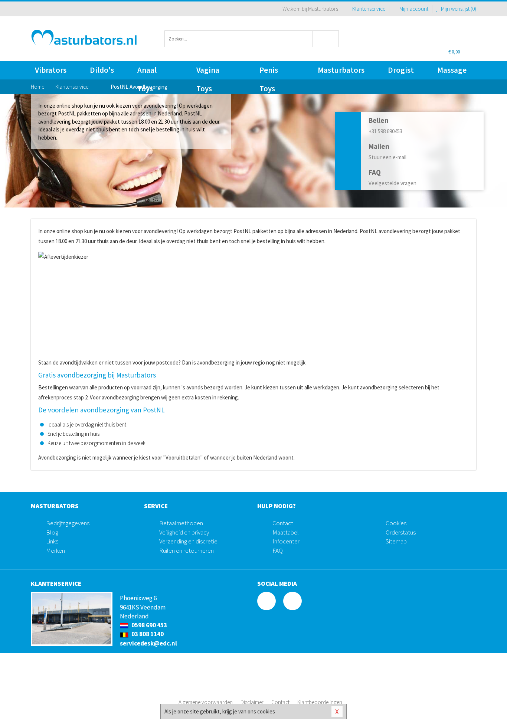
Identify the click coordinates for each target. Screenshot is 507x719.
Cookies (396, 523)
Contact (282, 523)
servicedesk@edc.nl (148, 643)
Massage (452, 70)
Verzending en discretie (188, 541)
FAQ (277, 550)
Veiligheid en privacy (184, 532)
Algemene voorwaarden (206, 702)
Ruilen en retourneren (186, 550)
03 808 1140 (147, 634)
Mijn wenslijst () (458, 8)
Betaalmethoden (181, 523)
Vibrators (50, 70)
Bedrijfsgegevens (67, 523)
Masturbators (341, 70)
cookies (266, 711)
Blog (52, 532)
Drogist (401, 70)
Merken (55, 550)
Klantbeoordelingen (319, 702)
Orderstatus (401, 532)
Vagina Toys (207, 72)
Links (52, 541)
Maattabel (285, 532)
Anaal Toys (147, 72)
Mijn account (413, 8)
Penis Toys (268, 72)
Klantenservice (368, 8)
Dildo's (102, 70)
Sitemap (396, 541)
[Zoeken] (326, 38)
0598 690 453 (148, 625)
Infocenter (286, 541)
